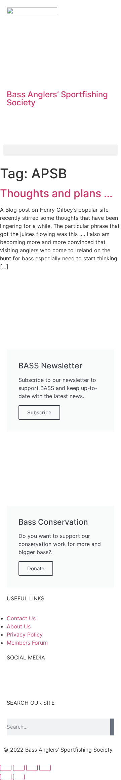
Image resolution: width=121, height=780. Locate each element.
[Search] (112, 727)
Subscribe (39, 412)
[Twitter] (33, 73)
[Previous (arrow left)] (5, 777)
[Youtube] (52, 73)
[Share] (19, 768)
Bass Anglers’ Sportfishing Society (57, 98)
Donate (35, 568)
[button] (60, 150)
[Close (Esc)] (5, 768)
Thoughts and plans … (56, 193)
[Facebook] (15, 73)
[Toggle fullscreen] (32, 768)
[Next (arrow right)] (19, 777)
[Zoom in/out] (45, 768)
